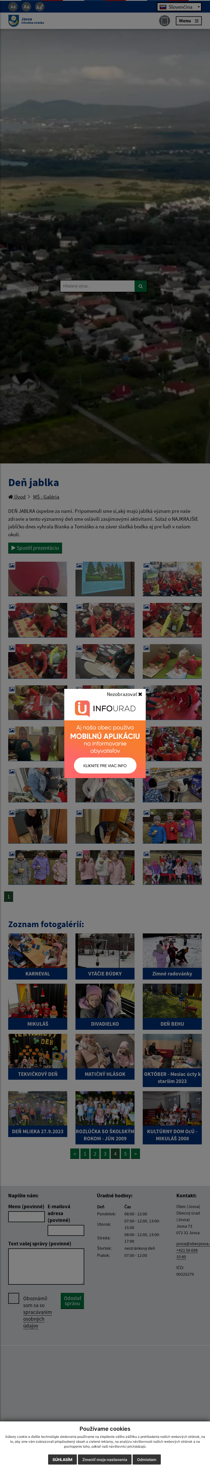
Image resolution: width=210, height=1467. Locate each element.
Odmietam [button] (146, 1459)
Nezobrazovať (122, 694)
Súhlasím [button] (62, 1459)
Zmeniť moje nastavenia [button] (104, 1459)
